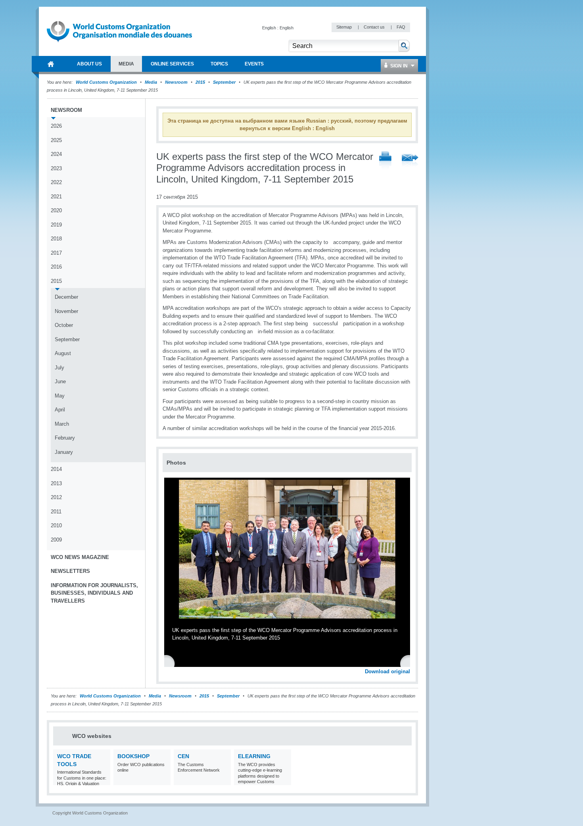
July (59, 368)
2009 (56, 540)
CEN (183, 756)
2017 (56, 253)
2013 (56, 483)
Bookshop (133, 756)
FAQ (401, 27)
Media (151, 82)
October (64, 325)
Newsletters (70, 571)
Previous (171, 663)
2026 (56, 126)
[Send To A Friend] (410, 161)
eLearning (254, 756)
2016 (56, 267)
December (66, 297)
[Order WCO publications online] (164, 780)
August (63, 353)
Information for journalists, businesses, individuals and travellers (94, 593)
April (60, 410)
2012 (56, 497)
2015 (200, 82)
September (224, 82)
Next (408, 663)
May (60, 396)
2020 (56, 210)
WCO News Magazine (80, 557)
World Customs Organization (107, 82)
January (64, 452)
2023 (56, 168)
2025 (56, 140)
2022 (56, 182)
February (65, 438)
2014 (56, 469)
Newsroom (176, 82)
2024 (56, 154)
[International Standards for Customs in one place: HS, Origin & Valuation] (103, 780)
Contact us (375, 27)
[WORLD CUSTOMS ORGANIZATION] (51, 64)
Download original (387, 671)
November (66, 311)
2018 (56, 239)
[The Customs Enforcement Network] (224, 780)
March (62, 424)
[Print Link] (385, 161)
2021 (56, 197)
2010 (56, 525)
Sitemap (344, 27)
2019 (56, 225)
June (60, 381)
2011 (56, 512)
